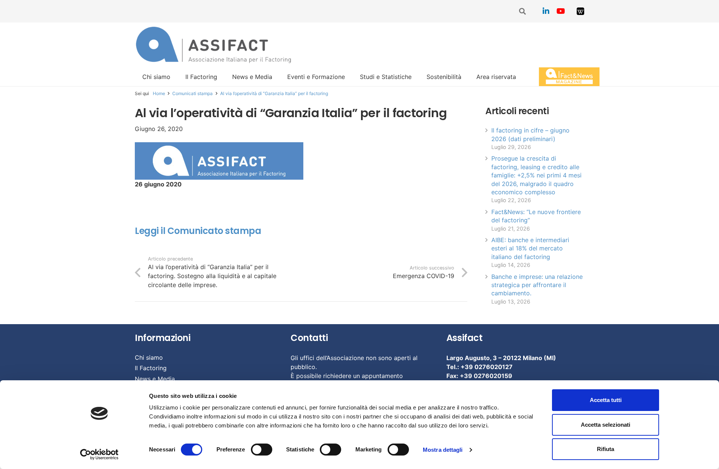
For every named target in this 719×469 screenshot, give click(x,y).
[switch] (261, 450)
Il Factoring (151, 368)
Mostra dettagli (443, 450)
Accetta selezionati (605, 424)
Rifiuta (605, 449)
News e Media (155, 379)
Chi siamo (149, 357)
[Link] (580, 11)
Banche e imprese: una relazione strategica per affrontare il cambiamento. (537, 285)
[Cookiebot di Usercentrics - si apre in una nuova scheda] (99, 454)
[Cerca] (522, 11)
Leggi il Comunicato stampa (198, 231)
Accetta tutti (606, 400)
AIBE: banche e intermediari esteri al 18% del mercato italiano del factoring (530, 248)
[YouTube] (560, 11)
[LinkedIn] (546, 11)
